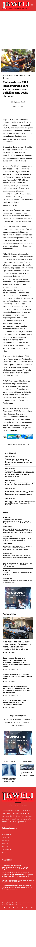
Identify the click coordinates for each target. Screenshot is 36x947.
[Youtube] (32, 907)
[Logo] (16, 5)
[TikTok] (18, 907)
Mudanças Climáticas (19, 444)
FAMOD (10, 444)
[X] (16, 112)
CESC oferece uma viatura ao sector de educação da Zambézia (27, 774)
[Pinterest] (20, 112)
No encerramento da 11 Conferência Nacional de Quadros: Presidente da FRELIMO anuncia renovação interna (17, 565)
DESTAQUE (19, 75)
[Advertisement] (18, 30)
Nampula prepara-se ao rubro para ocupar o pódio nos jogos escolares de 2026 (20, 483)
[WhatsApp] (25, 112)
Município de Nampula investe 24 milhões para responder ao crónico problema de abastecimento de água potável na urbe (19, 493)
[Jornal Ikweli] (12, 102)
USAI (28, 444)
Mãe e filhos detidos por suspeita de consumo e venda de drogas (17, 581)
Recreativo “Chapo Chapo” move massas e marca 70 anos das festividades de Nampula (20, 503)
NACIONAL (28, 75)
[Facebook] (11, 112)
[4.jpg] (18, 440)
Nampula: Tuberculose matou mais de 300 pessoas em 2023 (9, 779)
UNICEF (20, 227)
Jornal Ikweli (20, 102)
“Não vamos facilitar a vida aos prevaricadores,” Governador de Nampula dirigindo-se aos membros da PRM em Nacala (19, 461)
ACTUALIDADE (8, 75)
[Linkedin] (13, 907)
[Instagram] (9, 907)
